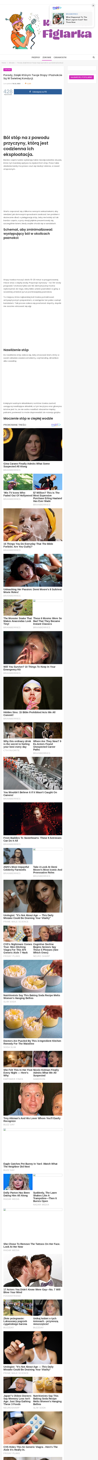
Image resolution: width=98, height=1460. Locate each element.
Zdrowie (46, 57)
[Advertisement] (32, 114)
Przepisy (36, 57)
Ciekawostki (60, 57)
